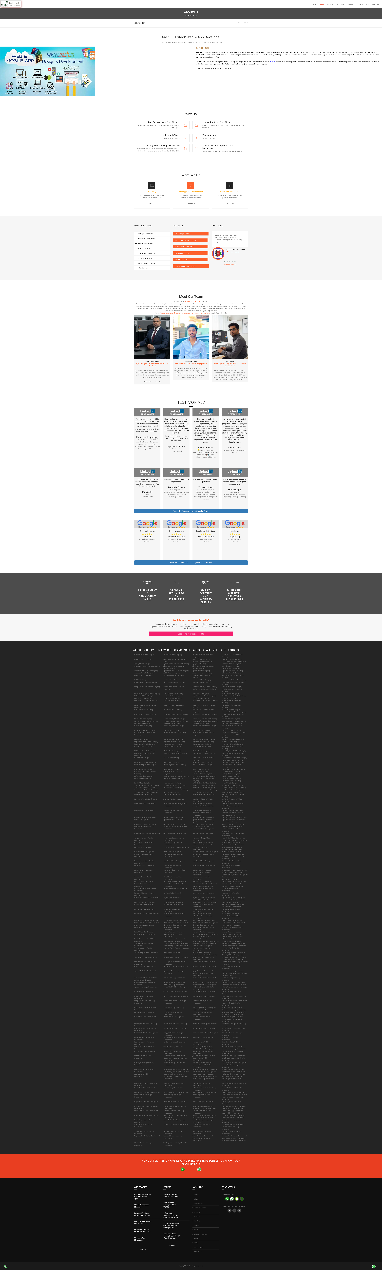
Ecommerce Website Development (145, 799)
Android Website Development (173, 817)
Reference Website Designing (143, 776)
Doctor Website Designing (200, 698)
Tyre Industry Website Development (233, 952)
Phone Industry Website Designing (145, 765)
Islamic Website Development (231, 884)
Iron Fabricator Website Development (204, 884)
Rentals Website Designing (230, 776)
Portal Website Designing (200, 769)
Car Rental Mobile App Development (175, 991)
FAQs (367, 4)
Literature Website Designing (172, 744)
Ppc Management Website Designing (233, 769)
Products (351, 4)
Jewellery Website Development (202, 886)
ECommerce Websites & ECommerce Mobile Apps (142, 1197)
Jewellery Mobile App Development (203, 1056)
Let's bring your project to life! (191, 634)
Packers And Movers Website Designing (234, 758)
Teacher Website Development (202, 946)
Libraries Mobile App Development (233, 1069)
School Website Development (231, 941)
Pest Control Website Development (203, 920)
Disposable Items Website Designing (146, 700)
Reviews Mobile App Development (233, 1118)
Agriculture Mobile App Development (233, 971)
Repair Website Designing (142, 778)
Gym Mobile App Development (202, 1046)
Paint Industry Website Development (146, 920)
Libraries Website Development (202, 900)
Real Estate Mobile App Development (234, 1106)
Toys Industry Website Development (146, 952)
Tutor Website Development (201, 952)
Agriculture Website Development (232, 810)
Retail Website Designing (142, 783)
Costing (196, 1238)
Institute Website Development (202, 881)
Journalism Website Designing (231, 730)
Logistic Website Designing (172, 746)
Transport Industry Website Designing (146, 792)
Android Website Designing (230, 666)
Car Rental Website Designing (172, 680)
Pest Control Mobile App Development (204, 1092)
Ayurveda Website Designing (143, 675)
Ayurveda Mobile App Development (145, 987)
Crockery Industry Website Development (235, 840)
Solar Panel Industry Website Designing (146, 785)
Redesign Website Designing (231, 774)
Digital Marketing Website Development (176, 847)
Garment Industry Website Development (235, 875)
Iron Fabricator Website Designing (145, 730)
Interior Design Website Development (234, 881)
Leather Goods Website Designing (233, 739)
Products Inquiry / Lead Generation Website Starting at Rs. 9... (171, 1226)
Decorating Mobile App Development (204, 1008)
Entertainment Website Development (204, 865)
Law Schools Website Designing (173, 739)
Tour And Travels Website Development (176, 948)
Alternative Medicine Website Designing (147, 666)
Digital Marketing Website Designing (204, 696)
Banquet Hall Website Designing (173, 675)
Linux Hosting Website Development (233, 900)
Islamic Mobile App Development (174, 1056)
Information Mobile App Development (234, 1049)
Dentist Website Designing (230, 693)
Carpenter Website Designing (201, 680)
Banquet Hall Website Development (233, 824)
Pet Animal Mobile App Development (233, 1092)
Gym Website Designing (142, 723)
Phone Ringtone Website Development (205, 923)
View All (143, 1249)
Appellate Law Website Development (233, 820)
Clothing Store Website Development (175, 833)
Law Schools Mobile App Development (234, 1063)
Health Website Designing (171, 723)
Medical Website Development (231, 907)
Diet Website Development (143, 847)
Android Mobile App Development (174, 978)
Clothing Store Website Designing (174, 682)
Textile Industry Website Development (234, 946)
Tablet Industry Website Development (175, 946)
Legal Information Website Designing (146, 742)
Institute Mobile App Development (145, 1051)
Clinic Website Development (172, 852)
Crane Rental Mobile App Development (234, 1001)
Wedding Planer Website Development (175, 957)
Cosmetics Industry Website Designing (204, 687)
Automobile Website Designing (231, 673)
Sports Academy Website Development (176, 943)
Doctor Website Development (144, 852)
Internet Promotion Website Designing (204, 726)
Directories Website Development (232, 847)
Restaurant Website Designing (231, 781)
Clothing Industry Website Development (147, 833)
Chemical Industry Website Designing (233, 680)
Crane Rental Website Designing (232, 687)
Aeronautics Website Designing (232, 659)
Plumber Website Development (202, 925)
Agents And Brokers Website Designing (176, 664)
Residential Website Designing (173, 778)
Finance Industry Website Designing (174, 719)
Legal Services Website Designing (174, 742)
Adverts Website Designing (201, 659)
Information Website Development (174, 881)
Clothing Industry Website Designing (145, 682)
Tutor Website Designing (171, 792)
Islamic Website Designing (171, 730)
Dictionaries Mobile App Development (234, 1010)
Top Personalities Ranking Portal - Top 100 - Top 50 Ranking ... (172, 1236)
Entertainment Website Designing (145, 714)
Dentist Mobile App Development (203, 1010)
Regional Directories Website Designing (176, 776)
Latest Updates (199, 1247)
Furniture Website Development (232, 872)
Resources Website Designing (231, 778)
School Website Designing (230, 783)
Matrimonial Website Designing (144, 751)
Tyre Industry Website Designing (202, 792)
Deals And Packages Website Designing (147, 693)
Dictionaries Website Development (233, 845)
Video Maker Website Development (145, 957)
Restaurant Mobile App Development (234, 1115)
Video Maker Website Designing (173, 794)
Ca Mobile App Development (143, 991)
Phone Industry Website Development (175, 923)
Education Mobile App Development (175, 1028)
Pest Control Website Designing (173, 762)
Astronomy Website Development (145, 824)
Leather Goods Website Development (146, 897)
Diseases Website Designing (172, 698)
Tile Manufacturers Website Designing (234, 787)
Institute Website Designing (143, 726)
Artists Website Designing (171, 673)
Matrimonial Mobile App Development (204, 1076)
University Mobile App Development (233, 1138)
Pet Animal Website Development (232, 920)
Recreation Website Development (203, 932)
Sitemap (197, 1212)
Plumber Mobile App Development (174, 1101)
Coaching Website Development (202, 833)
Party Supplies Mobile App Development (176, 1092)
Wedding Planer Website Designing (203, 794)
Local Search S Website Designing (232, 744)
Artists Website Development (231, 822)
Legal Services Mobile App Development (176, 1069)
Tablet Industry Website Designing (145, 787)
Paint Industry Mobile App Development (147, 1092)
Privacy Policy (198, 1203)
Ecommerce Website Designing (144, 655)
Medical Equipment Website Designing (234, 751)
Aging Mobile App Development (202, 971)
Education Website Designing (143, 710)
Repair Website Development (201, 936)
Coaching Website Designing (201, 682)
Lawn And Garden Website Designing (204, 739)
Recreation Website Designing (202, 774)
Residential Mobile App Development (146, 1115)
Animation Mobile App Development (204, 978)
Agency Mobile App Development (145, 971)
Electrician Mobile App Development (146, 1033)
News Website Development (201, 914)
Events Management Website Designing (205, 714)
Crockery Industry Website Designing (204, 689)
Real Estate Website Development (174, 932)
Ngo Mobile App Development (173, 1088)
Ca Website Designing (141, 680)
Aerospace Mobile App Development (204, 966)
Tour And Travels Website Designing (146, 790)
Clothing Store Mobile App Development (176, 996)
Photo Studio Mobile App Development (234, 1095)
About (321, 4)
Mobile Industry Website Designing (203, 753)
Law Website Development (172, 893)
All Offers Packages (200, 1234)
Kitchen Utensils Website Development (175, 888)
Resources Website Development (174, 939)
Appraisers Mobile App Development (233, 982)
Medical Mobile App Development (232, 1076)
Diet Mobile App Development (144, 1012)
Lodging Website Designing (143, 746)
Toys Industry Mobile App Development (147, 1136)
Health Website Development (231, 879)
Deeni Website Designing (200, 693)
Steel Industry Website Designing (232, 785)
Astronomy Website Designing (202, 673)
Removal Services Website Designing (204, 776)
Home (314, 4)
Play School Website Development (174, 925)
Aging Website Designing (200, 664)
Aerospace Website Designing (202, 661)
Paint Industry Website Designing (232, 760)
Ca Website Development (200, 826)
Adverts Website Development (202, 804)
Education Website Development (174, 861)
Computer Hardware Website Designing (147, 687)
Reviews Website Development (173, 941)
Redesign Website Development (232, 932)
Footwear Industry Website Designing (204, 719)
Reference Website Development (145, 934)
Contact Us (152, 203)
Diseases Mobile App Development (233, 1014)
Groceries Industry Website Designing (234, 721)
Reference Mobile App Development (146, 1111)
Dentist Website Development (202, 845)
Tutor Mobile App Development (202, 1136)
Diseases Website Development (232, 849)
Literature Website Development (144, 902)
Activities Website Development (144, 804)
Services (330, 4)
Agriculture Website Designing (231, 664)
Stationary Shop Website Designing (203, 785)
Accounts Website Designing (172, 655)
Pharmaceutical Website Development (146, 923)
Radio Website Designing (200, 771)
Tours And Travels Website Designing (175, 790)
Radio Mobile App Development (202, 1106)
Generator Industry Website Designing (175, 721)
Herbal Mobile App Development (202, 1049)
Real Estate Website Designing (231, 771)
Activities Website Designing (143, 659)
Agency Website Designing (142, 664)
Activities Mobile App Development (203, 962)
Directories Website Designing (144, 698)
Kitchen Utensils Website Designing (174, 732)
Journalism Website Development (232, 886)
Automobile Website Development (174, 824)
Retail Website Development (231, 939)
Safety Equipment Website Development (205, 941)
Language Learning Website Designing (234, 732)
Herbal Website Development (143, 881)
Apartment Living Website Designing (146, 671)
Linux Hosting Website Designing (144, 744)
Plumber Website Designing (172, 769)
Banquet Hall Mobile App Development (176, 987)
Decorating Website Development (203, 842)
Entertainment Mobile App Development (205, 1033)
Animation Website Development (203, 817)
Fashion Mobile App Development (203, 1037)
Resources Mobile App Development (204, 1115)
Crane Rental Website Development (233, 838)
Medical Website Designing (172, 751)
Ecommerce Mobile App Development (234, 957)
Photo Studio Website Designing (202, 765)
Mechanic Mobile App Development (233, 1074)
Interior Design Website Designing (174, 726)
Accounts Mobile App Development (233, 959)
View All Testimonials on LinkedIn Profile (191, 511)
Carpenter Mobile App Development (204, 991)
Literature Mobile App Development (204, 1072)
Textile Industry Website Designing (203, 787)
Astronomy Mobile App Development (204, 985)
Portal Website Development (231, 925)
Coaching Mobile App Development (203, 996)
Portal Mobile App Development (202, 1101)
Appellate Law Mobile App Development (205, 982)
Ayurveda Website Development (202, 824)
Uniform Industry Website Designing (233, 792)
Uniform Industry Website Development (205, 955)
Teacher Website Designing (172, 787)
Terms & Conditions (200, 1208)
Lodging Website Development (232, 902)
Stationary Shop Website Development (204, 943)
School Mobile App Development (174, 1120)
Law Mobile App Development (202, 1063)
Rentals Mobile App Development (232, 1111)
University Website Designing (143, 794)
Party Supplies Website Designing (145, 762)
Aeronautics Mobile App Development (175, 966)
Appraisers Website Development (203, 822)
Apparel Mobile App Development (174, 982)
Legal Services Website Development (204, 897)
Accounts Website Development (173, 799)
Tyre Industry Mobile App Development (234, 1136)
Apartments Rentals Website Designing (176, 671)
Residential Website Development (232, 936)
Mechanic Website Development (173, 904)
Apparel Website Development (202, 820)
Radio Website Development (143, 932)
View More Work (229, 265)
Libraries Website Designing (230, 742)
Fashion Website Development (202, 870)
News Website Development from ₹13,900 (169, 1205)
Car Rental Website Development (232, 826)
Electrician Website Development (144, 865)
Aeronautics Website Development (233, 804)
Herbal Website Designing (200, 723)
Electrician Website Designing (231, 710)
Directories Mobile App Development (234, 1012)
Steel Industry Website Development (233, 943)
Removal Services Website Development (205, 934)
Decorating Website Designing (173, 693)
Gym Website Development (230, 877)
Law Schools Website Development (203, 893)
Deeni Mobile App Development (232, 1008)
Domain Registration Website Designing (205, 700)
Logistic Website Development (144, 904)
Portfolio (340, 4)
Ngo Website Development (230, 914)
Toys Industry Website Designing (232, 790)
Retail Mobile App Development (202, 1118)
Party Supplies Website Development (175, 920)
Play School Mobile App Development (146, 1101)
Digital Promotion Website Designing (233, 696)
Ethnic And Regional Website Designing (176, 714)
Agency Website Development (144, 810)
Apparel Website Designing (201, 671)
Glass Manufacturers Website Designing (205, 721)
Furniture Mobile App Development (174, 1042)
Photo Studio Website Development (233, 923)
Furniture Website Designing (231, 719)
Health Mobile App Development (232, 1046)
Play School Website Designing (144, 769)
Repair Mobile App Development (232, 1113)
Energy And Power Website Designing (234, 712)
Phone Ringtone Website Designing (174, 765)
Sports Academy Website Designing (174, 785)
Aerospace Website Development (203, 806)
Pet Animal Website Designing (202, 762)
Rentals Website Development (231, 934)
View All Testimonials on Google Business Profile (191, 562)
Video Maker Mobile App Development (234, 1140)
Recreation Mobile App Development (204, 1108)
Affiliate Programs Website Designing (234, 661)
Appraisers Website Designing (143, 673)
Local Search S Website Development (204, 902)
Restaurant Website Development (203, 939)
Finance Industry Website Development (234, 870)
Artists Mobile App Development (173, 985)
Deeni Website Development (231, 842)
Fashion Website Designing (143, 719)
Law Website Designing (141, 739)
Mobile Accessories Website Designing (175, 753)
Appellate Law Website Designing (232, 671)
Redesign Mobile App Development (233, 1108)
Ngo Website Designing (171, 758)
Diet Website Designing (170, 696)
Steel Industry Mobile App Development (176, 1124)
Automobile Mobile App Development (234, 985)
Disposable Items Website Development (205, 852)
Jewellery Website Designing (201, 730)
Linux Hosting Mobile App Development (176, 1072)
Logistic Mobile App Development (203, 1074)
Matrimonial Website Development (233, 904)
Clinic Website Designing (229, 698)
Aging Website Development (201, 810)
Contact (375, 4)
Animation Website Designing (231, 668)
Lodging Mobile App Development (174, 1074)
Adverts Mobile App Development (145, 966)
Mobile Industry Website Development (146, 914)
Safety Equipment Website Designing (204, 783)
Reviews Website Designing (172, 783)
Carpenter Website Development (203, 829)
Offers (360, 4)
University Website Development (232, 955)
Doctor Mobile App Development (145, 1017)
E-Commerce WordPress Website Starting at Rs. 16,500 (170, 1215)
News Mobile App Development (144, 1088)
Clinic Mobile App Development (173, 1017)
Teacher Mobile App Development (233, 1124)
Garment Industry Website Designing (146, 721)
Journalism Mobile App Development (233, 1056)
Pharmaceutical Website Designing (233, 762)
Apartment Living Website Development (234, 817)
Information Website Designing (232, 723)
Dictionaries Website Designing (144, 696)
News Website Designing (142, 758)
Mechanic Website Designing (201, 746)
